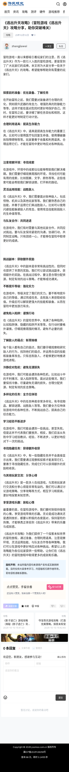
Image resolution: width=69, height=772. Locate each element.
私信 (61, 46)
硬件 (42, 12)
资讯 (16, 12)
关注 (49, 46)
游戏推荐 (54, 12)
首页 (7, 12)
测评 (33, 12)
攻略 (25, 12)
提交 (61, 697)
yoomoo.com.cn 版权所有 (43, 747)
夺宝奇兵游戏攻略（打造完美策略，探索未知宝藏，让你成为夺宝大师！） (52, 624)
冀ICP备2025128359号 (34, 752)
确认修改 (61, 657)
